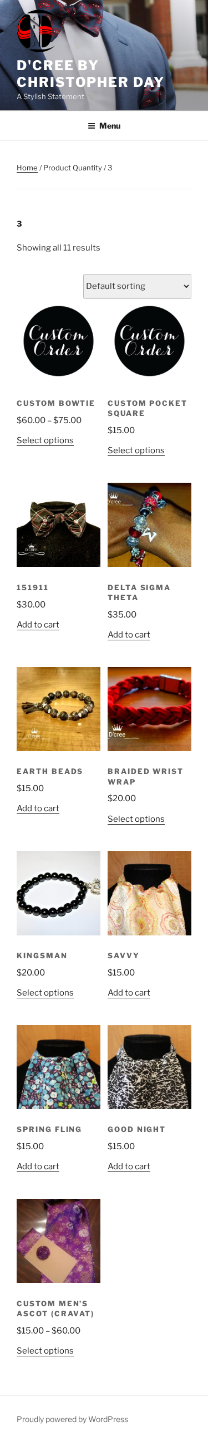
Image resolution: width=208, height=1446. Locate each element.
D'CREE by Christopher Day (91, 73)
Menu (109, 125)
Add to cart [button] (38, 625)
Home (27, 167)
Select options (45, 440)
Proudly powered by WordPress (72, 1419)
